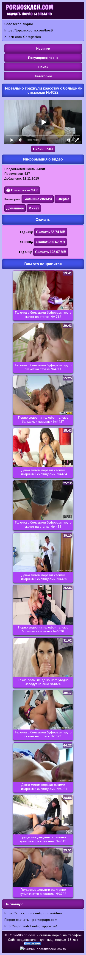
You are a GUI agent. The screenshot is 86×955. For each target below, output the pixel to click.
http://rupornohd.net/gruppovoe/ (30, 926)
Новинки (43, 48)
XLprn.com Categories (22, 37)
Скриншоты (43, 149)
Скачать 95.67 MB (50, 242)
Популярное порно (43, 57)
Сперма (62, 199)
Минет (33, 208)
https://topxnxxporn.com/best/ (28, 30)
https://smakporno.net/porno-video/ (33, 913)
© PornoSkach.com (20, 935)
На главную (14, 904)
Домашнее (15, 208)
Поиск (43, 67)
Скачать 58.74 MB (50, 232)
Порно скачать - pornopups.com (31, 919)
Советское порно (18, 24)
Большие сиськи (37, 199)
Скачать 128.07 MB (50, 252)
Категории (43, 76)
